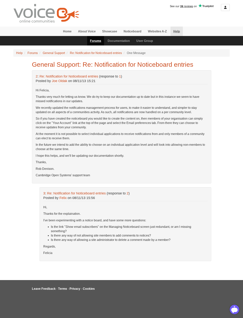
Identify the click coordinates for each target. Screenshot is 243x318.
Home (67, 31)
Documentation (119, 40)
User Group (144, 40)
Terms (62, 288)
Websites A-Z (157, 31)
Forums (95, 40)
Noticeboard (132, 31)
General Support (54, 53)
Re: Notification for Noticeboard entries (96, 53)
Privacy (74, 288)
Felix (63, 198)
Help (176, 31)
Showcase (109, 31)
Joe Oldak (59, 81)
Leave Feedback (44, 288)
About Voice (87, 31)
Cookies (89, 288)
